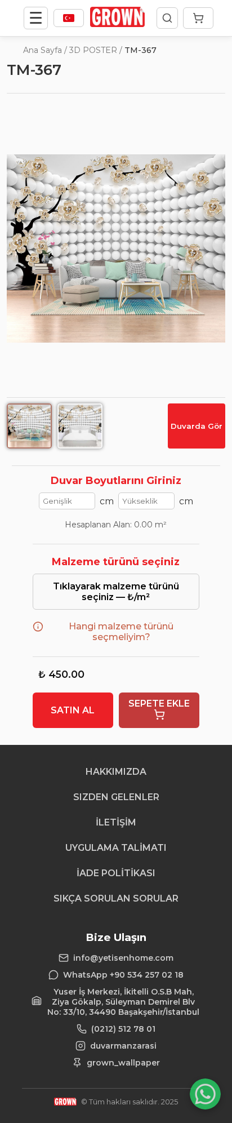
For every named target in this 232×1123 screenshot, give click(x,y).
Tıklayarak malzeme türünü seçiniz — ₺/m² (116, 591)
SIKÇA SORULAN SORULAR (116, 898)
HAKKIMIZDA (116, 771)
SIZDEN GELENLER (116, 797)
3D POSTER (93, 50)
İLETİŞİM (116, 822)
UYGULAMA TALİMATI (116, 847)
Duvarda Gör (196, 425)
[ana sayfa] (117, 24)
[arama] (167, 18)
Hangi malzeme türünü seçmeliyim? (121, 631)
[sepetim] (198, 18)
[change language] (68, 18)
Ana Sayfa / (45, 50)
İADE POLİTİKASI (116, 873)
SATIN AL (73, 710)
